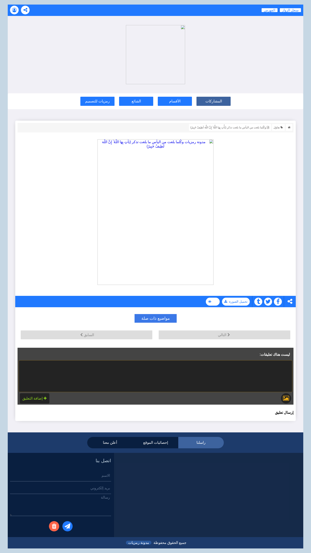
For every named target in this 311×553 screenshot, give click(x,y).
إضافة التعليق (32, 398)
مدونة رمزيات (138, 543)
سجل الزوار (290, 10)
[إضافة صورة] (286, 398)
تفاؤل (276, 127)
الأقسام (175, 101)
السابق (89, 335)
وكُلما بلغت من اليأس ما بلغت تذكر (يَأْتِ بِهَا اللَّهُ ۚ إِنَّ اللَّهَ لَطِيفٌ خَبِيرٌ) (228, 127)
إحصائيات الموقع (155, 442)
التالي (222, 335)
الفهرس (269, 10)
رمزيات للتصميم (97, 101)
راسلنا (201, 442)
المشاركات (213, 101)
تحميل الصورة (238, 301)
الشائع (136, 101)
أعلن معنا (110, 442)
